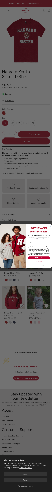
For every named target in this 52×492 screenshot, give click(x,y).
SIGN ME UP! (39, 258)
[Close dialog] (50, 226)
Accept (25, 474)
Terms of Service (25, 468)
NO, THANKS (39, 261)
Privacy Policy (36, 254)
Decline (25, 480)
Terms (41, 254)
